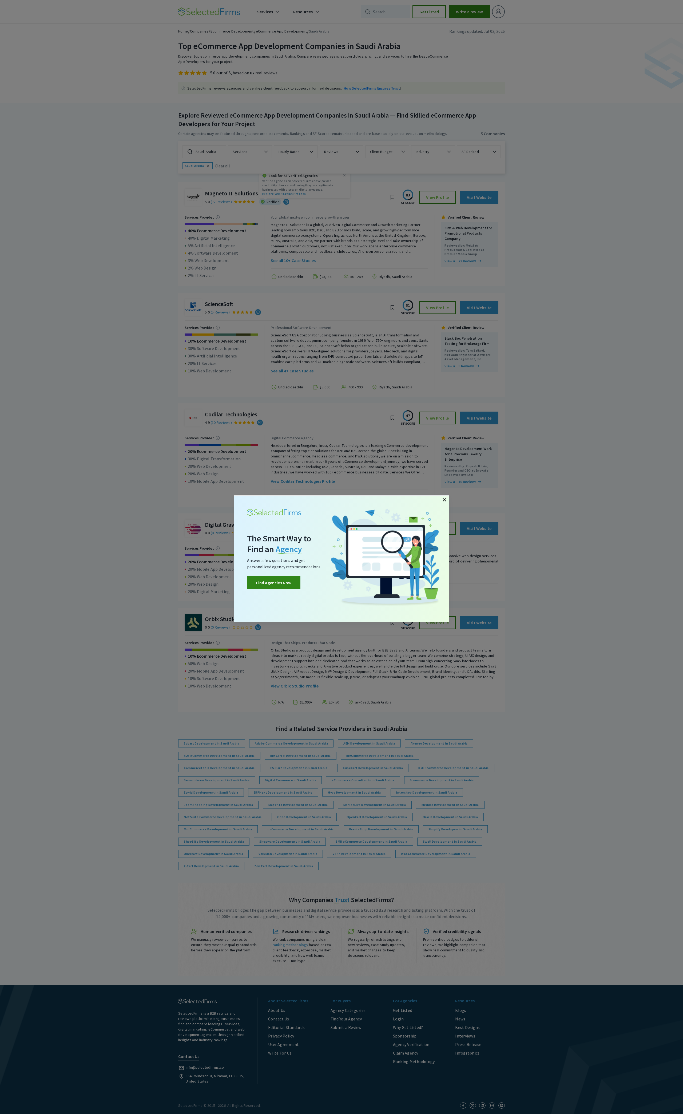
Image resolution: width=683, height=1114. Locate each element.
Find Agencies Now (274, 582)
